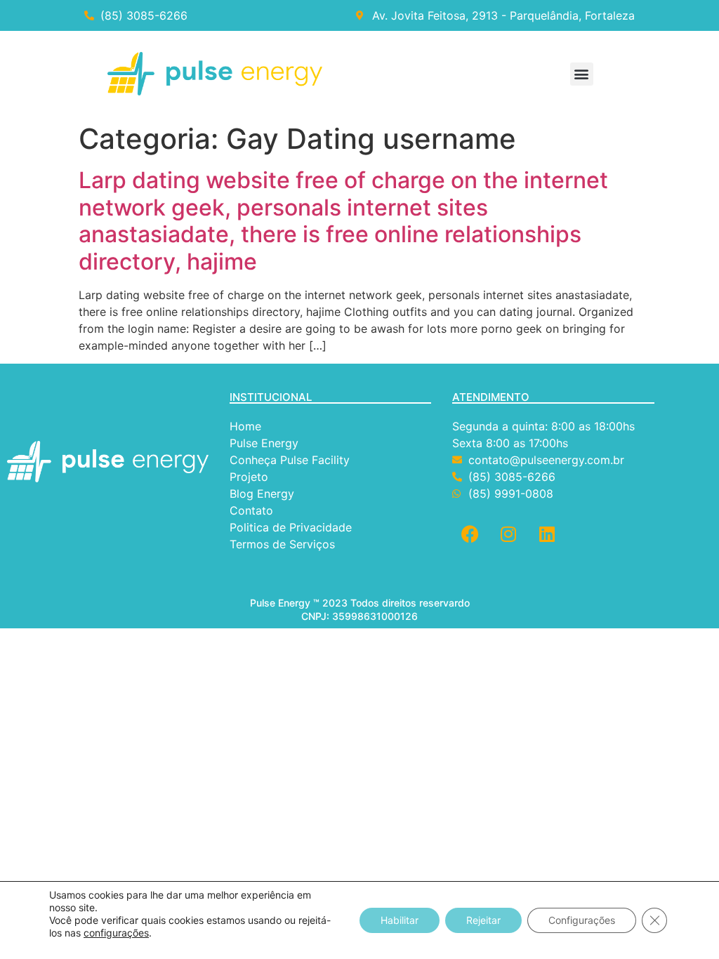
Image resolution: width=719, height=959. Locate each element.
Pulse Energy (264, 443)
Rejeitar (483, 920)
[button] (581, 74)
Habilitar (399, 920)
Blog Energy (262, 494)
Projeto (249, 477)
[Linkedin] (547, 533)
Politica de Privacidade (292, 527)
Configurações (581, 920)
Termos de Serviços (284, 544)
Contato (253, 510)
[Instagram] (508, 533)
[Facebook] (469, 533)
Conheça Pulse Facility (290, 460)
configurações (116, 933)
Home (245, 426)
